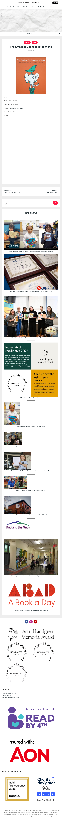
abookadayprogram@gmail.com (11, 697)
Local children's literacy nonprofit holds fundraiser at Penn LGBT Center (31, 514)
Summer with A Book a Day (31, 533)
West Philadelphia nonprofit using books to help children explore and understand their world (31, 251)
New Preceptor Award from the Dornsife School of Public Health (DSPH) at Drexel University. (31, 291)
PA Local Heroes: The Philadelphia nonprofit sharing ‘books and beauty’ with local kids (31, 337)
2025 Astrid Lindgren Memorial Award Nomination (31, 397)
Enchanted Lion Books (16, 108)
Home (4, 7)
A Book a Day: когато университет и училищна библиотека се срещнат (31, 610)
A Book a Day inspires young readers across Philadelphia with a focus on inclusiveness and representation (31, 446)
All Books (27, 42)
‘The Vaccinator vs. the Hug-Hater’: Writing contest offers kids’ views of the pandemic (31, 470)
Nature (34, 42)
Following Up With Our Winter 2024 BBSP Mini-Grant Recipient (31, 426)
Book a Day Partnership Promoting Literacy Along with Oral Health (31, 490)
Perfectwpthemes (34, 818)
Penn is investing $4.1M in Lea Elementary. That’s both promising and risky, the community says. (31, 576)
